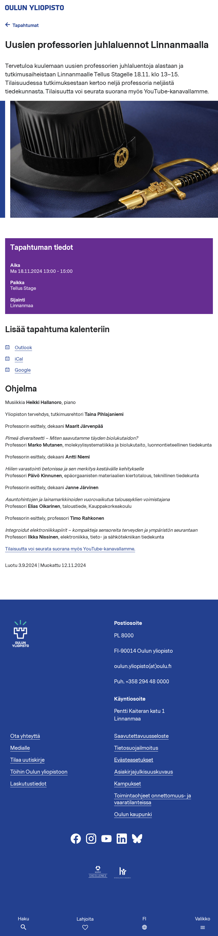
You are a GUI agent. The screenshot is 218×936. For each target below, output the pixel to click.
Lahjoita (85, 919)
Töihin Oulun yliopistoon (39, 772)
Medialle (20, 748)
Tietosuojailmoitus (136, 748)
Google (23, 370)
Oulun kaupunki (133, 814)
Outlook (23, 348)
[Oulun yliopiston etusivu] (52, 6)
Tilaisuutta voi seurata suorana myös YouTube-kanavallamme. (70, 549)
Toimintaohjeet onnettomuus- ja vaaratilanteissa (152, 799)
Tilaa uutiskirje (27, 760)
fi (146, 926)
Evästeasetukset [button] (133, 760)
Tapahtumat (25, 25)
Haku (23, 919)
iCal (19, 359)
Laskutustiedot (28, 784)
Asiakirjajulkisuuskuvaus (143, 772)
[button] (202, 923)
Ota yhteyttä (25, 736)
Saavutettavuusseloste (141, 736)
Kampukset (127, 784)
